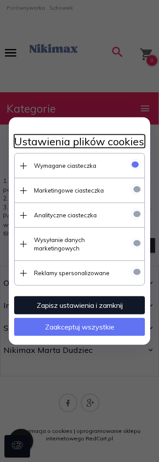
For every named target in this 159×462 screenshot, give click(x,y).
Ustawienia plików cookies (79, 141)
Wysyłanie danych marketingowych (59, 244)
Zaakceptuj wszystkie (79, 326)
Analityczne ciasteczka (65, 215)
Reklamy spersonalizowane (72, 272)
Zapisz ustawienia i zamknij (80, 305)
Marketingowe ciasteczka (69, 190)
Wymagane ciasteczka (65, 165)
